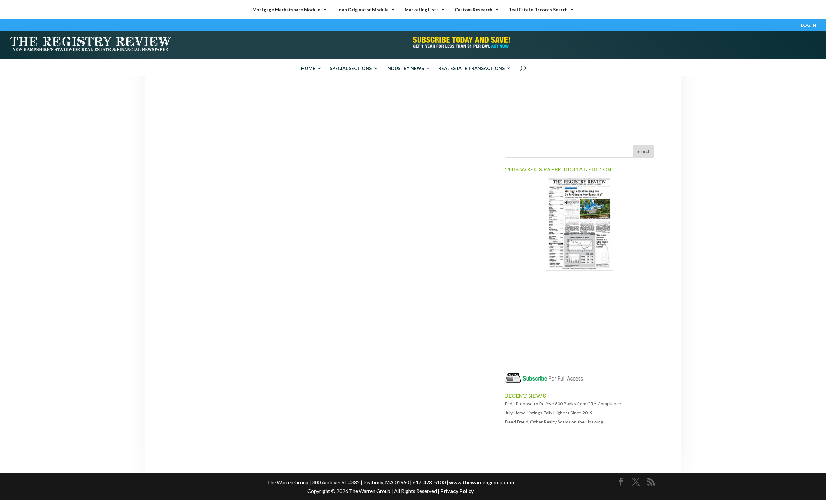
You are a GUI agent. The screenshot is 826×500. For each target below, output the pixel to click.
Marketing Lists (421, 9)
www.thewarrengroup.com (481, 482)
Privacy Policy (457, 491)
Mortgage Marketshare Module (286, 9)
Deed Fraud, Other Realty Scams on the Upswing (554, 421)
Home (308, 68)
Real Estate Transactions (471, 68)
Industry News (405, 68)
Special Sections (351, 68)
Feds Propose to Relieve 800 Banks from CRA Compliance (563, 403)
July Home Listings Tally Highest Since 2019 (549, 412)
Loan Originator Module (362, 9)
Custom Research (473, 9)
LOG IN (808, 25)
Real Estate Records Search (538, 9)
